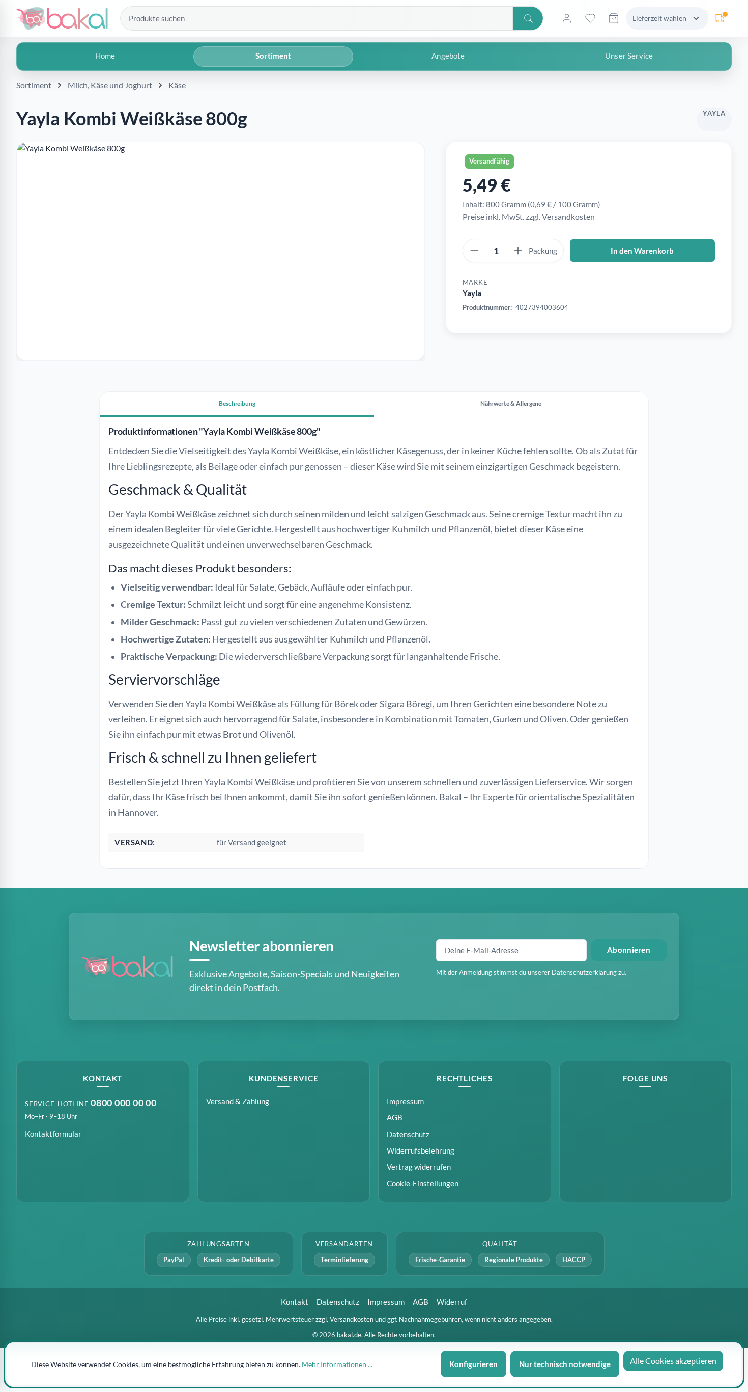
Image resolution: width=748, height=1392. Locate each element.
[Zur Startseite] (62, 18)
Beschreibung (237, 403)
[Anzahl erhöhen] (518, 250)
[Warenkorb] (613, 18)
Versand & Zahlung (237, 1101)
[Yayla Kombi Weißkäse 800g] (220, 251)
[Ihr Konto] (567, 18)
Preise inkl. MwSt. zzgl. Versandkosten (529, 216)
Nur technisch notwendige (565, 1364)
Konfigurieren (473, 1364)
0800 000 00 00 (124, 1102)
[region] (221, 251)
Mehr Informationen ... (337, 1364)
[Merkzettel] (590, 18)
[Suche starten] (527, 18)
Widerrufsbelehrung (420, 1150)
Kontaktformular (53, 1134)
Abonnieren (628, 949)
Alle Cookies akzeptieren (673, 1361)
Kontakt (294, 1301)
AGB (394, 1117)
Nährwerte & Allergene (511, 403)
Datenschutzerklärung (584, 972)
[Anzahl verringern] (474, 250)
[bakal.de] (127, 966)
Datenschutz (408, 1134)
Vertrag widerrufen (419, 1166)
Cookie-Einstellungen (422, 1183)
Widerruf (452, 1301)
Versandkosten (351, 1319)
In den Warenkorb (642, 250)
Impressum (405, 1101)
